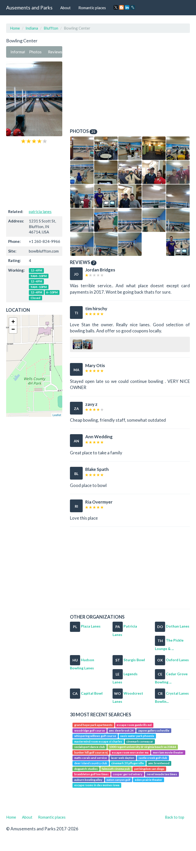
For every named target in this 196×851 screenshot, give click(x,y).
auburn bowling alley (88, 779)
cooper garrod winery (127, 774)
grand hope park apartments (93, 725)
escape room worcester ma (130, 752)
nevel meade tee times (162, 774)
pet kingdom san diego (149, 768)
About (65, 7)
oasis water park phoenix (137, 735)
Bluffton (51, 28)
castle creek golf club (153, 757)
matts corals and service (90, 757)
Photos (35, 51)
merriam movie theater (168, 752)
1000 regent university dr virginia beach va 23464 (142, 746)
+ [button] (13, 321)
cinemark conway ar (139, 741)
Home (15, 28)
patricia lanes (40, 211)
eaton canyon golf (118, 779)
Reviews (55, 51)
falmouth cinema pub (116, 768)
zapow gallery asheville (153, 730)
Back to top (174, 817)
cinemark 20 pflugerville (127, 763)
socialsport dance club (89, 746)
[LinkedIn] (127, 7)
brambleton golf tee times (91, 774)
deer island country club (90, 763)
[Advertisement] (34, 175)
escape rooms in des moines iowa (96, 785)
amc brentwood (158, 763)
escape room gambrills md (134, 725)
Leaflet (57, 415)
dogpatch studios (86, 768)
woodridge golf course (89, 730)
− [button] (13, 329)
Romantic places (92, 7)
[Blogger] (121, 7)
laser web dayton (122, 757)
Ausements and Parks (29, 7)
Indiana (32, 28)
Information (17, 51)
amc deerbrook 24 (121, 730)
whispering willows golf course (95, 735)
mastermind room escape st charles (98, 741)
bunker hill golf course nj (91, 752)
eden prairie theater (148, 779)
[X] (116, 7)
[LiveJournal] (132, 7)
